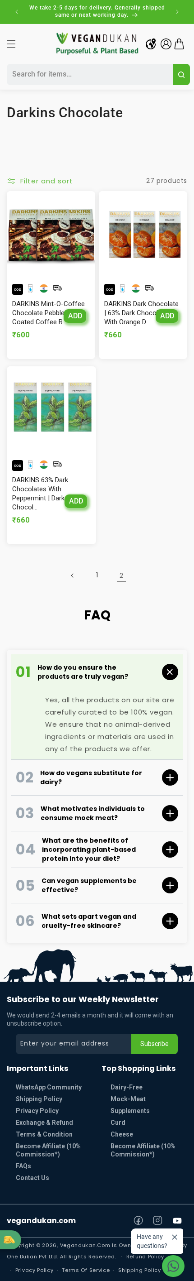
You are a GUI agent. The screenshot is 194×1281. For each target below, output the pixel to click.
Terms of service (86, 1270)
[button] (11, 44)
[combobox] (88, 74)
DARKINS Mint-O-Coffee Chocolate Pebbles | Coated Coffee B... (48, 313)
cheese (122, 1134)
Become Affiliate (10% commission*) (48, 1150)
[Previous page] (73, 575)
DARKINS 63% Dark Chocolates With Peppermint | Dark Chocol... (40, 493)
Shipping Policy (39, 1099)
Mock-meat (128, 1099)
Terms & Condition (44, 1134)
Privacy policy (34, 1270)
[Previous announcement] (17, 12)
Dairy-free (127, 1087)
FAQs (23, 1166)
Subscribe (154, 1043)
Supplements (130, 1110)
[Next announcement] (177, 12)
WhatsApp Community (49, 1087)
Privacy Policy (37, 1110)
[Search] (181, 74)
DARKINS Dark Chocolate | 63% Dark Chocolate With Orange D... (141, 313)
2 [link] (122, 575)
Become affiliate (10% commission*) (143, 1150)
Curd (118, 1122)
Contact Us (32, 1177)
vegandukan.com (41, 1220)
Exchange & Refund (44, 1122)
